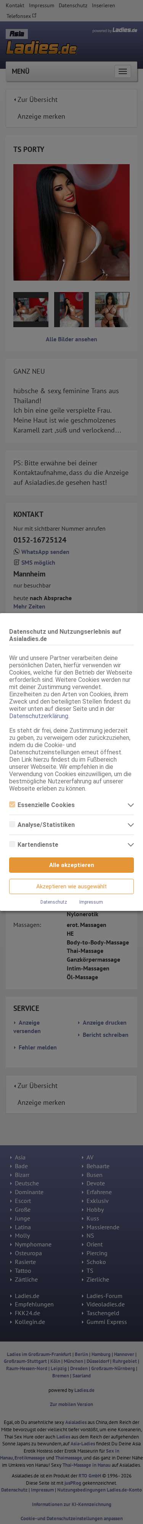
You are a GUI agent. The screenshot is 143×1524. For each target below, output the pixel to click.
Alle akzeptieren (71, 865)
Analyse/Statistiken (46, 824)
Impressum (91, 902)
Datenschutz (53, 902)
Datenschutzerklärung (38, 716)
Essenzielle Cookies (46, 805)
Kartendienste (38, 844)
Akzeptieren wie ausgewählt (71, 886)
